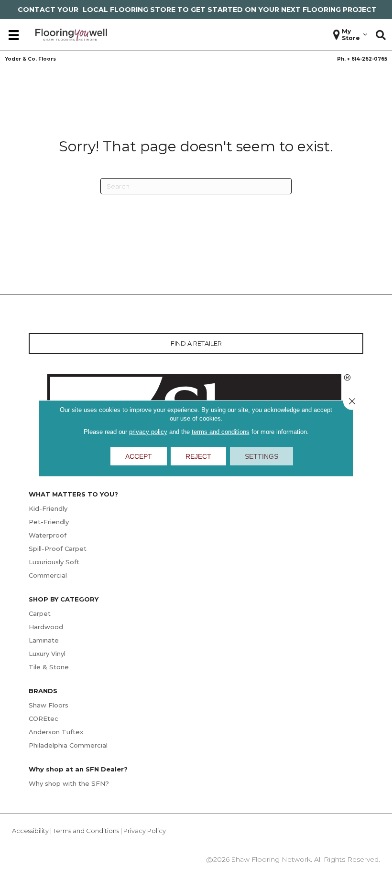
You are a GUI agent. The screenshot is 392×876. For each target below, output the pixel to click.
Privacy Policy (144, 830)
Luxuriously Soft (54, 562)
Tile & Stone (49, 667)
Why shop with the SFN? (69, 783)
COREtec (43, 718)
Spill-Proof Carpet (58, 548)
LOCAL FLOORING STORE (129, 9)
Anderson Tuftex (56, 732)
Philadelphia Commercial (68, 745)
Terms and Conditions (86, 830)
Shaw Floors (48, 705)
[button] (381, 35)
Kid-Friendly (48, 508)
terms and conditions (221, 431)
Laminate (44, 640)
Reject (198, 456)
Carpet (40, 613)
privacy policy (148, 431)
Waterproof (47, 535)
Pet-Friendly (49, 522)
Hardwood (46, 627)
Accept (138, 456)
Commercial (48, 575)
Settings (261, 456)
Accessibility (30, 830)
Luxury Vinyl (47, 653)
